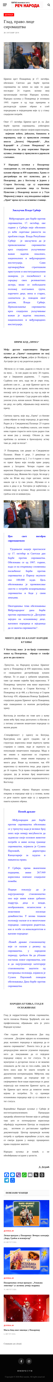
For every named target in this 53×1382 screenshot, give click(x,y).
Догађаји (9, 15)
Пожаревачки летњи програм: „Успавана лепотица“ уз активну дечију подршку (23, 1284)
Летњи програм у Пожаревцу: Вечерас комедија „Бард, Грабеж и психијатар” (26, 1237)
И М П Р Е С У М (24, 1370)
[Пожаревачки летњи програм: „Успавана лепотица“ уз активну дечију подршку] (26, 1261)
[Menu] (5, 4)
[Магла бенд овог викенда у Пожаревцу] (26, 1308)
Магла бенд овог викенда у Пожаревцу (22, 1329)
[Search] (48, 4)
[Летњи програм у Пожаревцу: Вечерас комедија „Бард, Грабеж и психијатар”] (26, 1213)
